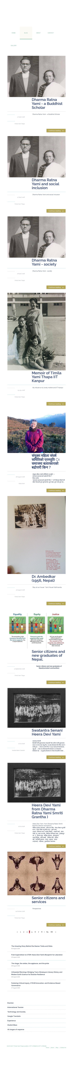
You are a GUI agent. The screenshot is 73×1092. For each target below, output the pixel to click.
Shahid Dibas (12, 1025)
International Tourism (15, 1007)
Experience (11, 1021)
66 (52, 932)
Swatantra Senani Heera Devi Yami (47, 732)
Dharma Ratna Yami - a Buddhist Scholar (47, 103)
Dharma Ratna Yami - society (44, 262)
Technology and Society (16, 1012)
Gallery (13, 45)
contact (51, 33)
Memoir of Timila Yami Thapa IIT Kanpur (46, 377)
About (38, 33)
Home (13, 33)
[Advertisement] (36, 13)
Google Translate (14, 1016)
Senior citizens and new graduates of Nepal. (48, 655)
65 (47, 932)
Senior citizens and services (48, 900)
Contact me (63, 1047)
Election (10, 1003)
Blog (26, 33)
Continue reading (54, 131)
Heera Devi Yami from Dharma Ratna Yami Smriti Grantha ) (47, 811)
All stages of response (15, 1029)
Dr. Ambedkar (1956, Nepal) (43, 578)
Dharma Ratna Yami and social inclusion (45, 184)
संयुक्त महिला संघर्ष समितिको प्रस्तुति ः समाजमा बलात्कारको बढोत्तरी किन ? (46, 461)
